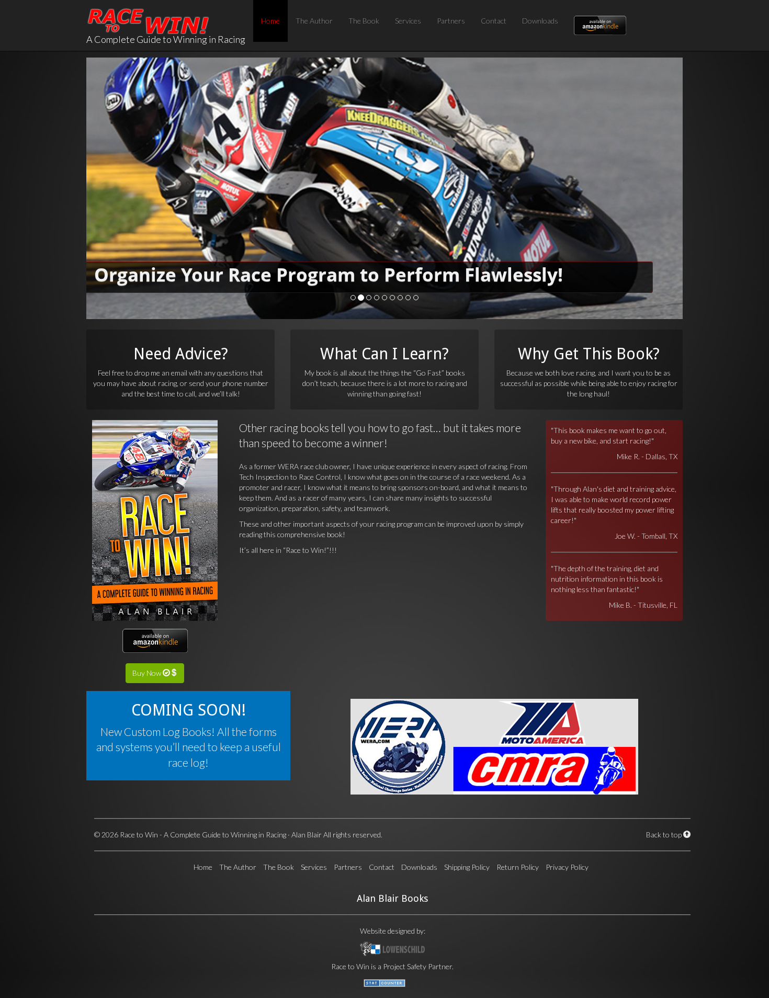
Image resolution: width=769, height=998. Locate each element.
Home (270, 20)
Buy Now (147, 672)
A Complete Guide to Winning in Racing (165, 13)
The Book (363, 20)
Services (408, 20)
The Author (314, 20)
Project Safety (404, 966)
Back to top (664, 834)
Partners (451, 20)
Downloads (540, 20)
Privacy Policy (567, 867)
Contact (493, 20)
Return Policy (517, 867)
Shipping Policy (467, 867)
